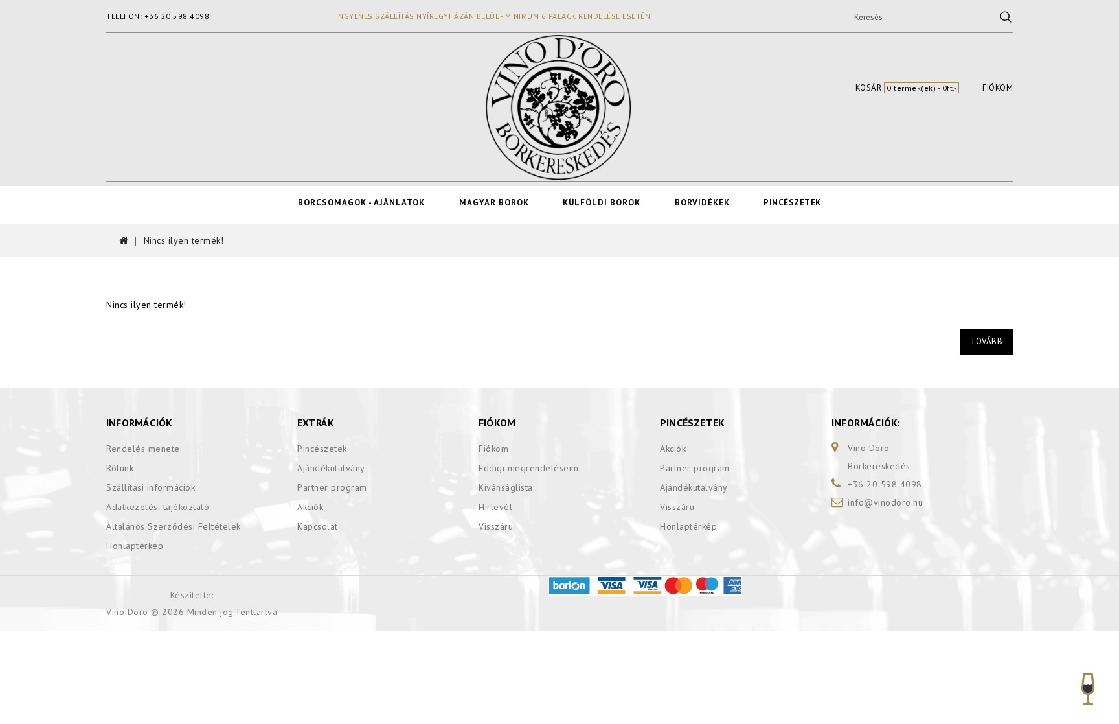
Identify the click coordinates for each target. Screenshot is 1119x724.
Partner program (332, 487)
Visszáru (496, 526)
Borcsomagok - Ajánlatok (361, 202)
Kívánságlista (506, 487)
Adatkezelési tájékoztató (157, 507)
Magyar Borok (494, 202)
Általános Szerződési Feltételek (173, 526)
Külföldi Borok (601, 202)
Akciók (310, 507)
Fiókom (493, 448)
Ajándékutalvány (331, 468)
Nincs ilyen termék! (184, 240)
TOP (1088, 693)
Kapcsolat (317, 526)
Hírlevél (495, 507)
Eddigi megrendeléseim (529, 468)
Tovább (986, 341)
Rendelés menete (143, 448)
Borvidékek (702, 202)
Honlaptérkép (134, 546)
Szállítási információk (150, 487)
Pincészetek (792, 202)
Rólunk (119, 468)
